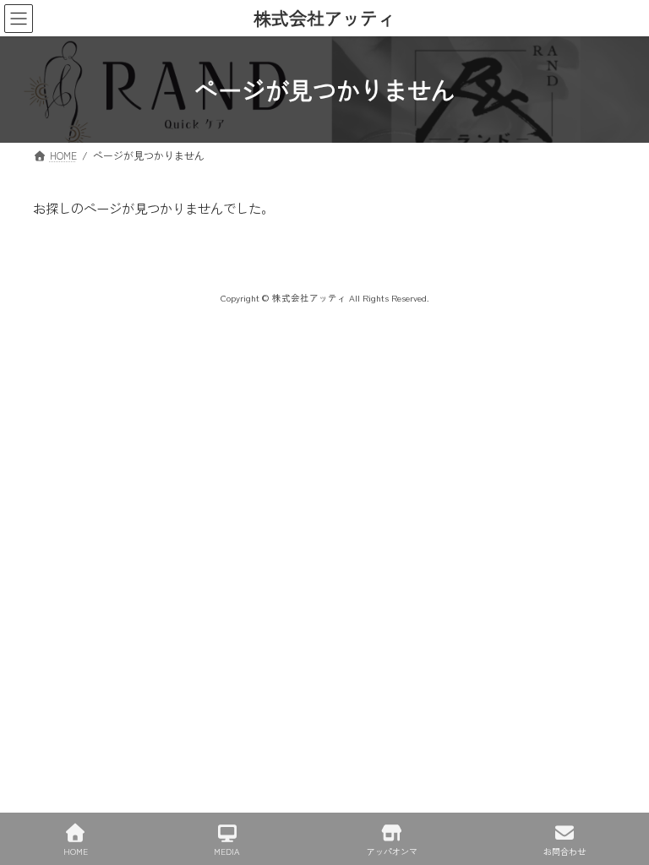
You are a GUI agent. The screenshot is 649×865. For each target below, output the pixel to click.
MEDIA (227, 851)
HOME (75, 851)
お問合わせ (564, 851)
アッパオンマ (392, 851)
